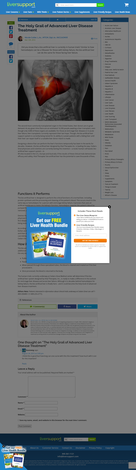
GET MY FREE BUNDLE (90, 241)
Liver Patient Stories (60, 11)
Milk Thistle (42, 11)
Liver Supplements (82, 11)
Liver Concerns (12, 11)
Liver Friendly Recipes (102, 11)
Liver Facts (27, 11)
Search (100, 5)
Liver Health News (122, 11)
